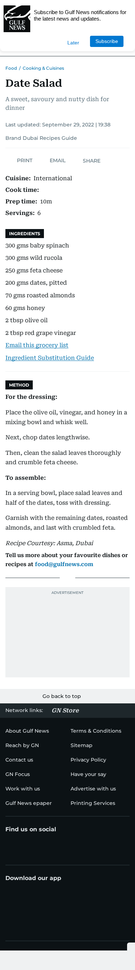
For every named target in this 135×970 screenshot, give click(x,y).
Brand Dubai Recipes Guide (41, 138)
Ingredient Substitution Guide (49, 357)
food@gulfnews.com (64, 564)
